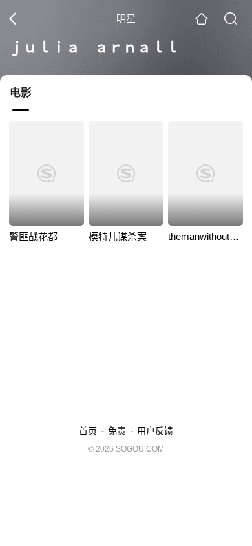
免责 (117, 431)
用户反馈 (155, 431)
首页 (88, 431)
